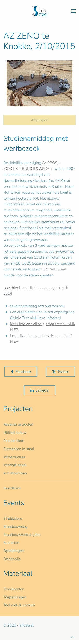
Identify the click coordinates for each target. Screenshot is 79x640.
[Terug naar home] (39, 11)
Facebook (23, 371)
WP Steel (58, 269)
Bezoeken (11, 542)
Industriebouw (15, 473)
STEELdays (12, 518)
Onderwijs (12, 558)
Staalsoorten (13, 589)
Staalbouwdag (15, 526)
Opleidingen (13, 550)
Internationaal (15, 464)
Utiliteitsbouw (15, 432)
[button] (73, 11)
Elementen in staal (18, 448)
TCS (45, 269)
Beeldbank (12, 488)
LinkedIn (42, 390)
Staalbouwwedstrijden (22, 534)
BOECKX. (11, 168)
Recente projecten (18, 424)
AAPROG (50, 162)
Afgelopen (39, 120)
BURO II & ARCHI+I (38, 168)
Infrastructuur (14, 457)
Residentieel (13, 440)
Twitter (63, 371)
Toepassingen (14, 597)
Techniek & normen (19, 605)
